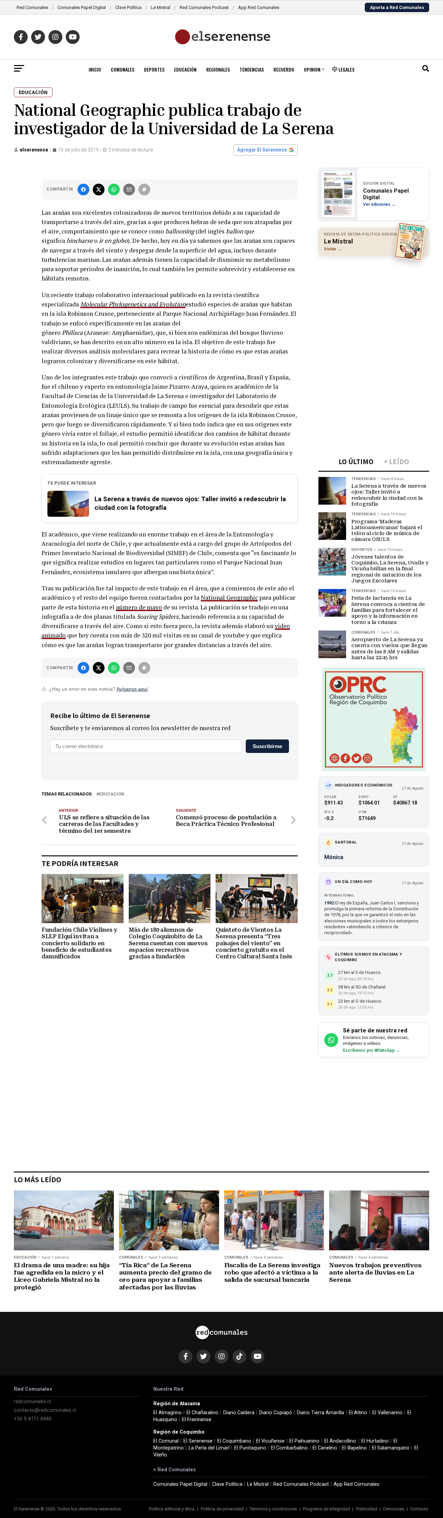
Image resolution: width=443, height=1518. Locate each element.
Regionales (218, 69)
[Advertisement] (373, 306)
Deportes (154, 69)
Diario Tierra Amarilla (320, 1413)
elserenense (34, 149)
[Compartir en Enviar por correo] (129, 189)
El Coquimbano (234, 1441)
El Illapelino (354, 1448)
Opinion (312, 69)
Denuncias (393, 1508)
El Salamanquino (390, 1448)
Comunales (122, 69)
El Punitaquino (250, 1448)
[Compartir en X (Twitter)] (99, 189)
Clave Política (128, 7)
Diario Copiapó (275, 1413)
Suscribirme (267, 746)
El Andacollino (340, 1441)
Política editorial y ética (172, 1508)
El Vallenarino (387, 1413)
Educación (185, 69)
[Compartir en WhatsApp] (114, 189)
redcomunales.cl (32, 1402)
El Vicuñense (270, 1441)
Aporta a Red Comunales (397, 7)
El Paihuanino (304, 1441)
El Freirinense (196, 1420)
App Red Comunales (258, 7)
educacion (111, 794)
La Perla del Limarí (209, 1448)
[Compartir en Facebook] (83, 189)
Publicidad (366, 1508)
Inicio (95, 69)
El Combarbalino (289, 1448)
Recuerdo (283, 69)
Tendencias (251, 69)
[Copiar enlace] (144, 189)
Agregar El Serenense (262, 150)
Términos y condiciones (273, 1508)
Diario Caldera (238, 1413)
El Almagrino (167, 1413)
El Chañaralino (202, 1413)
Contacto (419, 1508)
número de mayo (139, 607)
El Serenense (198, 1441)
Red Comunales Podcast (204, 7)
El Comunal (166, 1441)
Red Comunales (32, 7)
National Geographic (229, 597)
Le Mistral (160, 7)
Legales (345, 69)
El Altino (358, 1413)
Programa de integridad (326, 1508)
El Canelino (325, 1448)
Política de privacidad (222, 1508)
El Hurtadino (375, 1441)
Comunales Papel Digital (81, 7)
